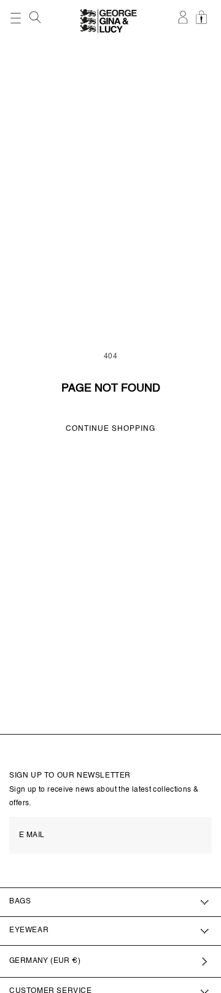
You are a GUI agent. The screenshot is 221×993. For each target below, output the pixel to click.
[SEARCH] (36, 20)
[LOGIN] (183, 23)
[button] (36, 17)
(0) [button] (203, 23)
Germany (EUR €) (44, 961)
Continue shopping (110, 429)
